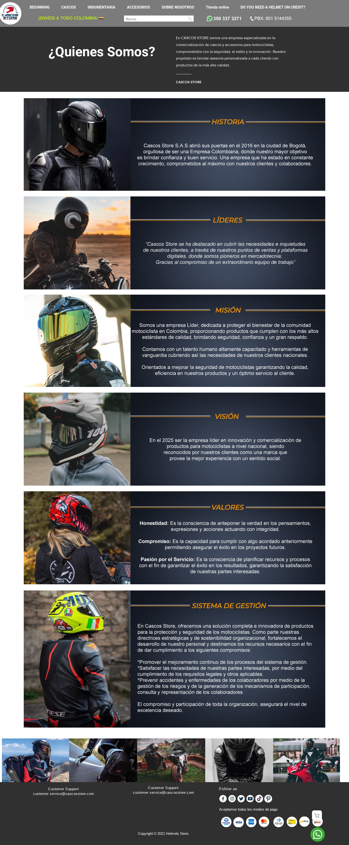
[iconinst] (232, 799)
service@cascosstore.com (72, 794)
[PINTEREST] (268, 799)
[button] (71, 7)
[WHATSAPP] (317, 834)
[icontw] (241, 799)
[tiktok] (259, 799)
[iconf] (223, 799)
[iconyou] (250, 799)
